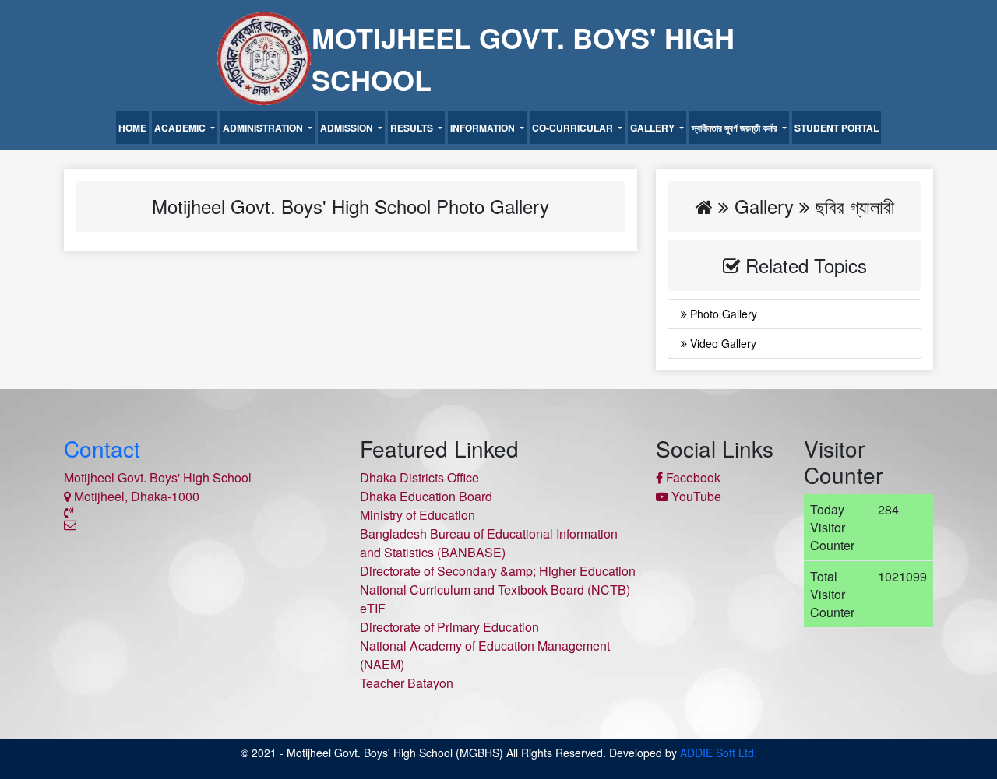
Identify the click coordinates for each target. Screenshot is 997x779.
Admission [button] (347, 128)
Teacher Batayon (406, 683)
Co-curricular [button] (573, 128)
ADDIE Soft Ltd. (718, 752)
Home (132, 128)
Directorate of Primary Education (449, 627)
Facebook (691, 477)
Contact (102, 448)
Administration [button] (264, 128)
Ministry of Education (417, 515)
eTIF (373, 608)
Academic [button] (181, 128)
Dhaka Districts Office (419, 477)
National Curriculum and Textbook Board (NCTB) (495, 589)
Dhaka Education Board (426, 496)
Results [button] (412, 128)
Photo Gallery (722, 313)
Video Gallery (721, 343)
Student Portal (836, 128)
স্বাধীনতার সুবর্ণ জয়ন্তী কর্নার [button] (736, 128)
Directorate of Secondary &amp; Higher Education (498, 571)
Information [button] (483, 128)
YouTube (694, 496)
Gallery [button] (653, 128)
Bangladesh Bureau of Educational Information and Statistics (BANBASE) (489, 543)
